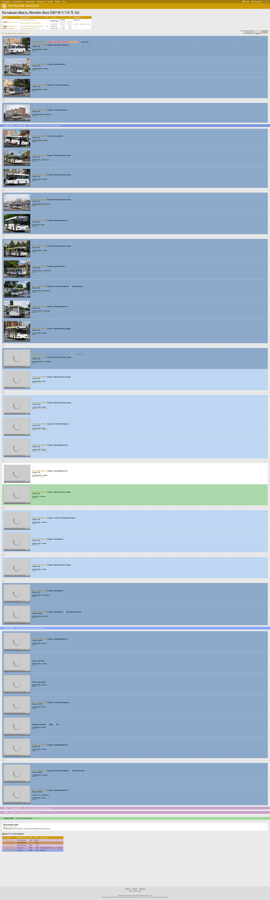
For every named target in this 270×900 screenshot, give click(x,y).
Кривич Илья (39, 251)
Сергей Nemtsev (40, 115)
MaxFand (38, 363)
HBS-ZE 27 (10, 840)
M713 (37, 161)
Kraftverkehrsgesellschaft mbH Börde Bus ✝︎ (32, 26)
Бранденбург (10, 28)
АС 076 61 (10, 848)
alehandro (38, 382)
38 (4, 840)
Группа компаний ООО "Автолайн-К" (31, 23)
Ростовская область (12, 22)
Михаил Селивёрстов (42, 408)
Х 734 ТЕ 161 (11, 850)
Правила (142, 889)
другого (82, 24)
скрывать (257, 30)
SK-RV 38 (9, 845)
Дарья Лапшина (40, 141)
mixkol (37, 523)
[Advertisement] (135, 870)
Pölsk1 (38, 50)
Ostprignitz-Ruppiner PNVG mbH (29, 28)
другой (55, 847)
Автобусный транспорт (23, 5)
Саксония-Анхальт (12, 26)
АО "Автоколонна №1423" (28, 20)
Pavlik (37, 180)
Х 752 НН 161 (74, 42)
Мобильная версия (135, 891)
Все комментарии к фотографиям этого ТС (16, 33)
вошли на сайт (12, 827)
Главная (127, 889)
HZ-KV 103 (10, 843)
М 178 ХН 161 (68, 354)
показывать (265, 33)
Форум (135, 889)
